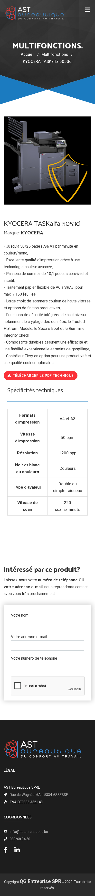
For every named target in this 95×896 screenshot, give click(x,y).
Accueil (27, 54)
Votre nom (19, 615)
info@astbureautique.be (29, 831)
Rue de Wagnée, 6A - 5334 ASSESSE (39, 795)
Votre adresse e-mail (29, 636)
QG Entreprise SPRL (42, 881)
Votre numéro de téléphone (34, 658)
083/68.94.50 (20, 839)
